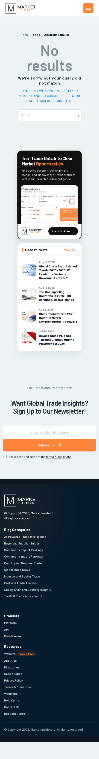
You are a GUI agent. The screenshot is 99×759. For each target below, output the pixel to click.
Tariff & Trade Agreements (23, 596)
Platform (10, 623)
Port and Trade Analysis (20, 583)
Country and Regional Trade (23, 563)
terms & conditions (58, 457)
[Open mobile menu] (88, 8)
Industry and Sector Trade (22, 576)
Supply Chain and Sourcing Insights (27, 589)
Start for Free (61, 231)
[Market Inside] (20, 8)
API (6, 629)
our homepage (59, 101)
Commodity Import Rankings (23, 556)
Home (24, 35)
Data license (12, 636)
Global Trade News (17, 570)
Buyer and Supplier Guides (22, 543)
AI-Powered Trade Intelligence (25, 537)
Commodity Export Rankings (23, 550)
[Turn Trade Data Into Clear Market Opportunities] (49, 204)
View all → (70, 249)
